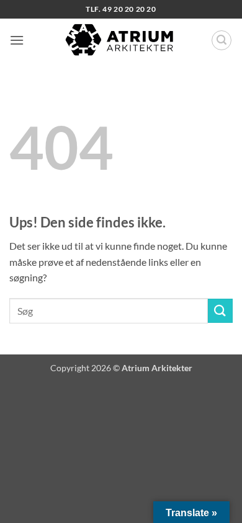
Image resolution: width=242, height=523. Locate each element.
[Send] (220, 311)
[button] (16, 40)
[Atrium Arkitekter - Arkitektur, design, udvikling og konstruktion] (121, 40)
